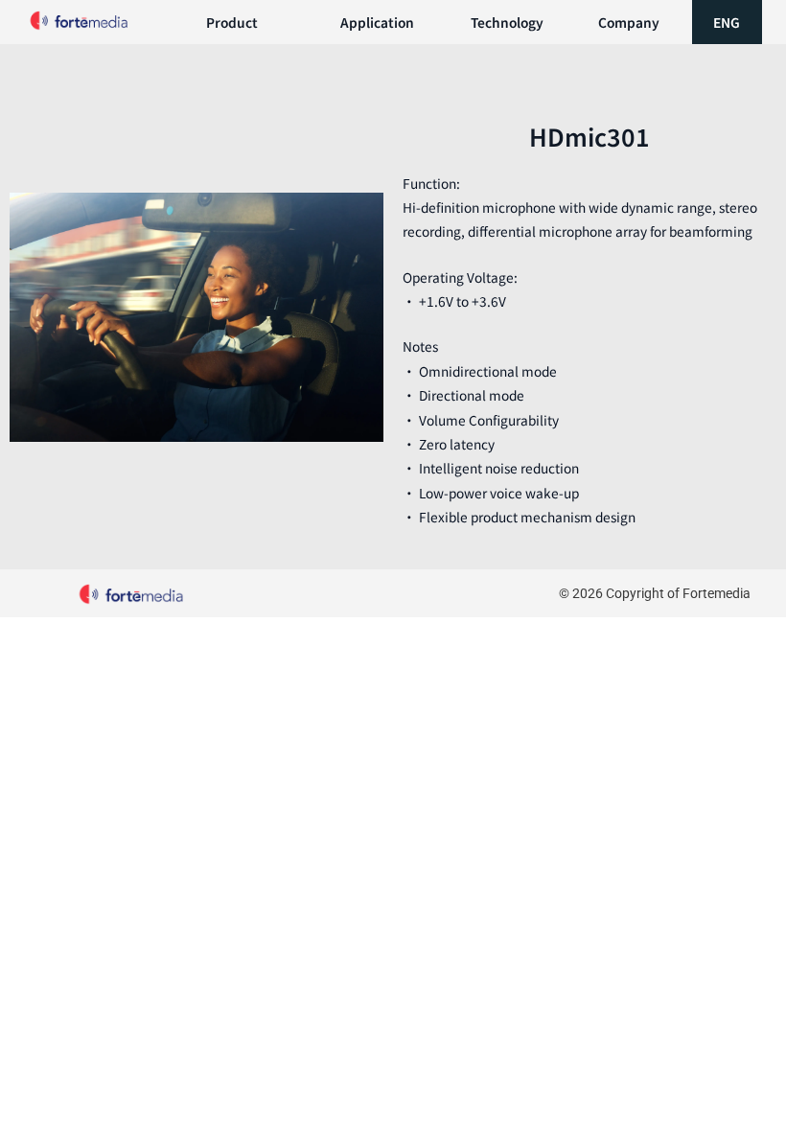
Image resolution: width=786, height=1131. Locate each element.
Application (377, 22)
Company (628, 22)
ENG (726, 22)
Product (232, 22)
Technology (507, 22)
